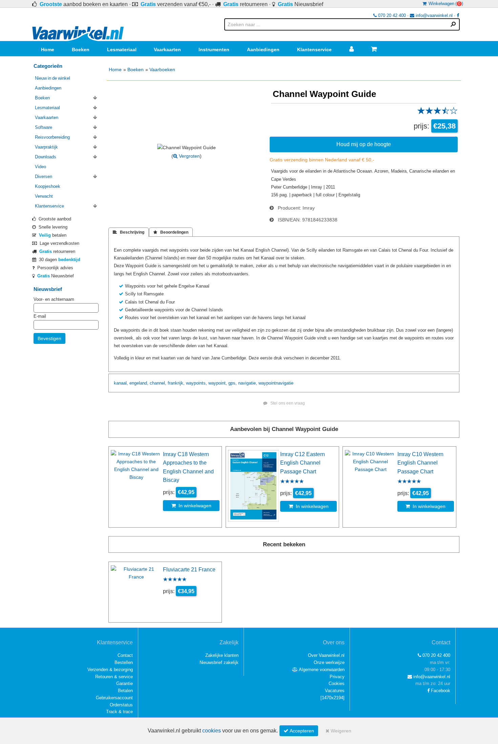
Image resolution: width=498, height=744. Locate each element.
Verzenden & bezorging (110, 669)
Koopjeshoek (47, 186)
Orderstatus (121, 704)
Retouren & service (114, 676)
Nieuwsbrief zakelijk (219, 662)
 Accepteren (299, 730)
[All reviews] (437, 113)
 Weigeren (338, 730)
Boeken (80, 49)
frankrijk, (176, 383)
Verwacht (44, 196)
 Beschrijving (128, 232)
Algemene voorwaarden (321, 669)
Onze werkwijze (329, 662)
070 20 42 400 (391, 15)
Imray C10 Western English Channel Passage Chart (420, 462)
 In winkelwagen (191, 505)
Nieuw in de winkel (52, 78)
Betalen (125, 690)
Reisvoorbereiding (52, 137)
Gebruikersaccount (114, 697)
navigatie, (247, 383)
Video (40, 166)
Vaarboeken (162, 69)
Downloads (45, 157)
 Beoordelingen (170, 232)
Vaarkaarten (167, 49)
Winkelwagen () (445, 3)
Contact (125, 655)
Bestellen (124, 662)
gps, (232, 383)
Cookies (337, 683)
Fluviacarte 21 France (189, 569)
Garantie (124, 683)
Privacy (337, 676)
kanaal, (121, 383)
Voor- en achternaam (54, 299)
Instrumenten (214, 49)
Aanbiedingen (263, 49)
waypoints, (196, 383)
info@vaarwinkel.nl (433, 15)
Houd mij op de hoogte (363, 144)
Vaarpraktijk (46, 147)
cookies (211, 730)
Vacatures (335, 690)
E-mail (40, 316)
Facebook (440, 690)
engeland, (138, 383)
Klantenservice (314, 49)
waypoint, (217, 383)
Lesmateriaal (122, 49)
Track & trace (119, 711)
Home (47, 49)
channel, (158, 383)
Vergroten (189, 156)
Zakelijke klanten (221, 655)
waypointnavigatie (275, 383)
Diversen (43, 176)
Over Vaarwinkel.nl (326, 655)
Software (43, 127)
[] (332, 697)
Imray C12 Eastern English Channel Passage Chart (302, 462)
